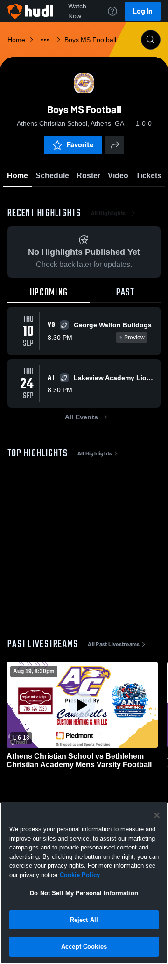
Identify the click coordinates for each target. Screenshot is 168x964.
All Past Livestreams (114, 644)
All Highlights (108, 213)
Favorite (80, 144)
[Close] (157, 815)
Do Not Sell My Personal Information (84, 893)
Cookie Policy (80, 874)
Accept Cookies (84, 946)
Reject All (84, 919)
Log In (143, 11)
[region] (84, 883)
